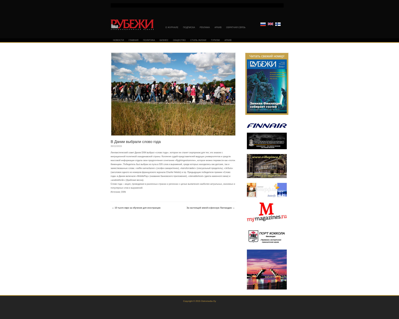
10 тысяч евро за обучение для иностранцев (136, 207)
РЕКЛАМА (205, 27)
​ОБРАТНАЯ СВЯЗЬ (235, 27)
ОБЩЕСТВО (179, 40)
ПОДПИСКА (189, 27)
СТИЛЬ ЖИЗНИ (198, 40)
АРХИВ (217, 27)
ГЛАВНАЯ (133, 40)
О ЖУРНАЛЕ (171, 27)
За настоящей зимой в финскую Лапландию (211, 207)
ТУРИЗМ (215, 40)
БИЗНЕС (164, 40)
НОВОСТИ (118, 40)
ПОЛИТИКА (149, 40)
